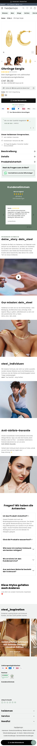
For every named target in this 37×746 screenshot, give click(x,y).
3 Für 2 (9, 18)
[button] (2, 8)
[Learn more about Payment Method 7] (34, 109)
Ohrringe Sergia (18, 18)
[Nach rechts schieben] (35, 61)
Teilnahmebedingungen (9, 733)
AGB (34, 730)
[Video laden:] (18, 277)
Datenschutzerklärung (15, 730)
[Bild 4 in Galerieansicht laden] (28, 61)
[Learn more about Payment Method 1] (3, 109)
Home (3, 18)
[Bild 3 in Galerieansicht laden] (18, 61)
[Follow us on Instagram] (2, 702)
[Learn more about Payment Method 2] (8, 109)
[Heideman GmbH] (11, 8)
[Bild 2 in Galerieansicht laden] (8, 61)
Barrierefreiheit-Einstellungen (24, 735)
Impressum (5, 730)
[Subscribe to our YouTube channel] (15, 702)
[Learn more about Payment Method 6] (29, 109)
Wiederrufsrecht (27, 730)
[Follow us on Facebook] (5, 702)
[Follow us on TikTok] (12, 702)
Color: (3, 92)
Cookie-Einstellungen (10, 735)
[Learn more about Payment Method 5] (23, 109)
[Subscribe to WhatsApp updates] (10, 702)
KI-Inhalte (20, 733)
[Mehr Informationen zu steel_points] (33, 88)
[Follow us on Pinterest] (7, 702)
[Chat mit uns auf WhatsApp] (33, 742)
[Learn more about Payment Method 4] (18, 109)
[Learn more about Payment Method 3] (13, 109)
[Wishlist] (27, 8)
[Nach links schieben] (2, 61)
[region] (18, 215)
